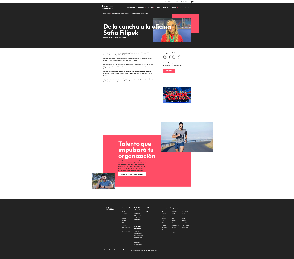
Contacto (174, 7)
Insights (158, 7)
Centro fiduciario (126, 231)
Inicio (123, 211)
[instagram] (114, 249)
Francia (164, 225)
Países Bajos (185, 223)
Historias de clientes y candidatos (138, 216)
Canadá (164, 218)
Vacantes (124, 213)
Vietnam (184, 232)
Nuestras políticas (138, 237)
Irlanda (173, 213)
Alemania (164, 227)
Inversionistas (137, 213)
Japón (173, 218)
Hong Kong (164, 229)
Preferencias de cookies (138, 245)
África (163, 211)
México (173, 223)
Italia (173, 216)
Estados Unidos (185, 229)
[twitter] (165, 57)
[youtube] (123, 249)
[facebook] (169, 57)
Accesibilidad (137, 242)
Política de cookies (138, 235)
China (163, 223)
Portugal (174, 229)
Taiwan (183, 218)
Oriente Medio (185, 225)
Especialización (131, 7)
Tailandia (184, 220)
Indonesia (174, 211)
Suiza (183, 216)
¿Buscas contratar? (181, 1)
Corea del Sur (185, 211)
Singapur (174, 232)
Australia (164, 213)
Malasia (173, 220)
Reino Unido (185, 227)
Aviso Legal (136, 240)
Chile (147, 211)
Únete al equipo (137, 219)
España (183, 213)
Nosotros (165, 7)
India (163, 232)
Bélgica (163, 216)
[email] (178, 57)
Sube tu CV (168, 1)
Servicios (150, 7)
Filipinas (174, 227)
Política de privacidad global (138, 232)
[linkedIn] (174, 57)
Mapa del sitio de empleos (126, 228)
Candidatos (141, 7)
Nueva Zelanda (175, 225)
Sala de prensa (125, 223)
